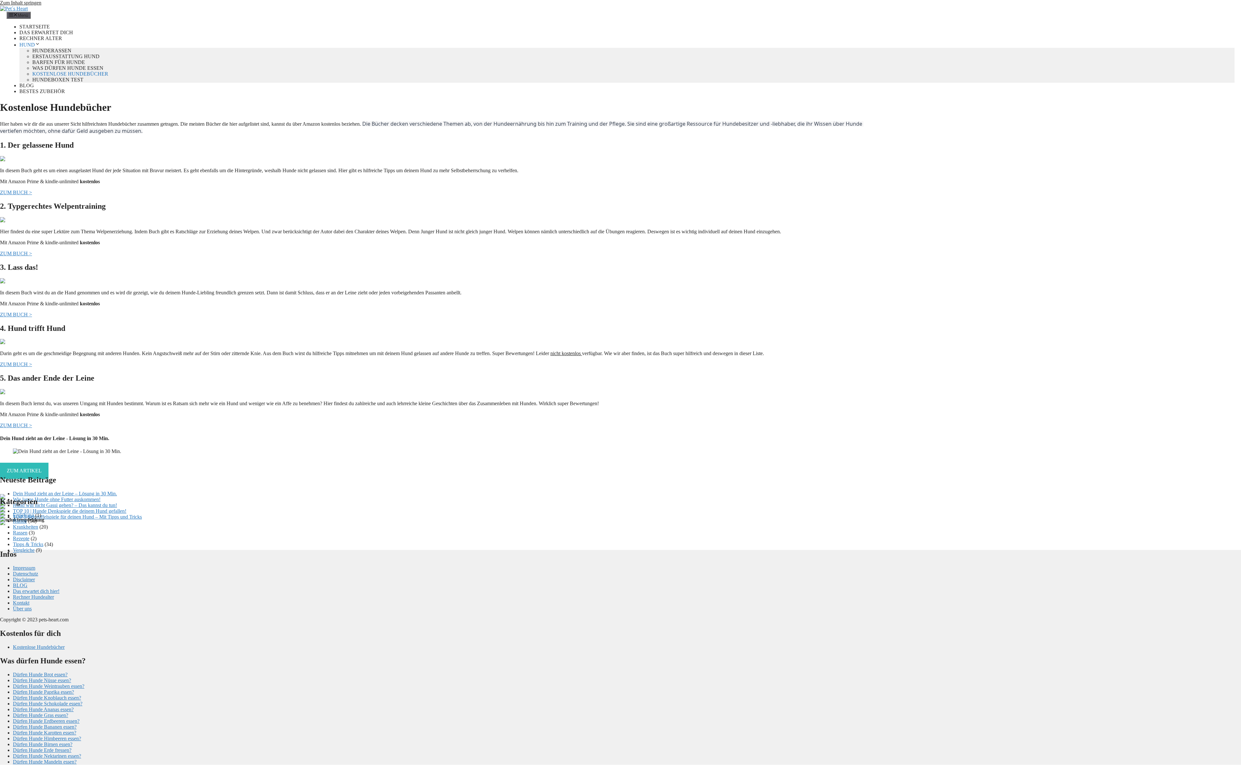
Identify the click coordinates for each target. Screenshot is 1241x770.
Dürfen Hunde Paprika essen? (43, 692)
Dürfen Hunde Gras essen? (40, 715)
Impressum (24, 568)
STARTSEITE (34, 26)
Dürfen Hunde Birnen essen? (42, 744)
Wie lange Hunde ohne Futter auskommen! (57, 499)
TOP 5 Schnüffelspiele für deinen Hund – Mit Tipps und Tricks (77, 517)
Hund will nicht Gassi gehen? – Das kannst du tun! (65, 505)
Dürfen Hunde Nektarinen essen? (47, 756)
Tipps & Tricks (28, 544)
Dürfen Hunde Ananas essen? (43, 709)
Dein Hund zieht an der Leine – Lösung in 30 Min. (65, 493)
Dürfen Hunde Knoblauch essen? (47, 698)
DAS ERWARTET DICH (46, 32)
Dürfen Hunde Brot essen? (40, 674)
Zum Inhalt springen (20, 2)
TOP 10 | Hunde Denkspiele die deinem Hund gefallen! (69, 511)
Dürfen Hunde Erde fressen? (42, 750)
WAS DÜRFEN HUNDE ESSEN (67, 68)
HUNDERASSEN (51, 50)
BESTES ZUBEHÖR (42, 91)
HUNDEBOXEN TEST (57, 79)
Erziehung (23, 515)
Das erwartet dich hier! (36, 591)
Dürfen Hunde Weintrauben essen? (48, 686)
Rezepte (21, 538)
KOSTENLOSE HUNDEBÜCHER (70, 74)
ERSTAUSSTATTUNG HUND (66, 56)
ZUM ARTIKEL (24, 470)
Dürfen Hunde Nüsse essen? (42, 680)
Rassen (20, 532)
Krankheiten (25, 527)
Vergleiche (24, 550)
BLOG (26, 85)
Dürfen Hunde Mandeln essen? (45, 762)
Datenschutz (25, 573)
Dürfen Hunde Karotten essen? (44, 732)
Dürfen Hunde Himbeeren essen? (47, 738)
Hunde (20, 521)
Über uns (22, 608)
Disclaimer (24, 579)
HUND (27, 44)
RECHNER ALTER (40, 38)
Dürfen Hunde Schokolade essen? (47, 703)
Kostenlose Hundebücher (39, 647)
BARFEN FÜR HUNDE (58, 62)
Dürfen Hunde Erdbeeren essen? (46, 721)
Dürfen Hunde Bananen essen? (45, 727)
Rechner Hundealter (33, 597)
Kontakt (21, 603)
